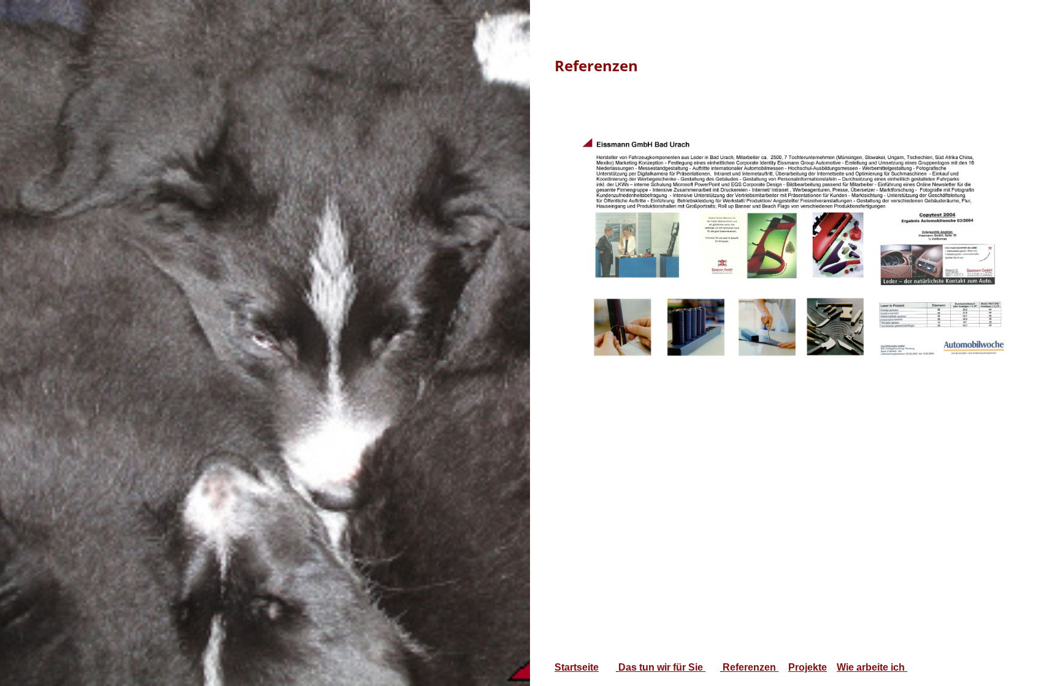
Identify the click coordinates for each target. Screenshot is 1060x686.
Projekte (807, 667)
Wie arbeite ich (872, 667)
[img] (265, 343)
